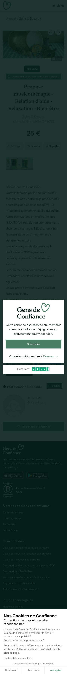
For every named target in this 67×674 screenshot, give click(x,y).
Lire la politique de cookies (17, 658)
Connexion (50, 356)
